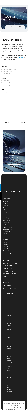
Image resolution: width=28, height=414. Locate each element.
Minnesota (9, 356)
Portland (8, 370)
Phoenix (8, 368)
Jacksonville (9, 344)
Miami (8, 354)
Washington (9, 391)
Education (5, 242)
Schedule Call (1, 196)
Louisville (9, 352)
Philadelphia (9, 366)
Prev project (6, 122)
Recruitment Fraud (18, 407)
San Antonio (9, 375)
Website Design (7, 220)
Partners (5, 208)
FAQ (4, 210)
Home (9, 26)
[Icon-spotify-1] (16, 191)
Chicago (8, 327)
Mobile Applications (8, 225)
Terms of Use (12, 409)
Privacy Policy (19, 409)
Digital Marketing (7, 227)
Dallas (8, 331)
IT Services (6, 250)
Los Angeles (9, 348)
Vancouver (9, 389)
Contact (5, 212)
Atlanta (8, 311)
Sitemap (7, 407)
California (9, 323)
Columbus (9, 329)
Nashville (9, 360)
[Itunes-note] (21, 191)
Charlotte (9, 325)
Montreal (9, 358)
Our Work (5, 203)
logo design (21, 57)
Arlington (9, 308)
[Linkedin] (11, 191)
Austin (8, 313)
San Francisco (10, 380)
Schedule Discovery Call (14, 166)
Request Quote (10, 293)
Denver (8, 334)
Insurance (5, 248)
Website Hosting (7, 231)
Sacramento (9, 373)
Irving (8, 342)
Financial (5, 246)
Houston (8, 337)
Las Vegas (9, 346)
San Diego (9, 377)
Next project (22, 122)
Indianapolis (9, 339)
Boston (8, 317)
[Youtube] (19, 191)
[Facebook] (6, 191)
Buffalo (8, 319)
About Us (5, 201)
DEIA (7, 409)
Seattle (8, 385)
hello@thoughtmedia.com (10, 288)
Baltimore (9, 315)
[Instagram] (14, 191)
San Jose (9, 383)
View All (5, 233)
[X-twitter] (8, 191)
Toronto (8, 387)
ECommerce (6, 222)
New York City (10, 362)
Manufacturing (7, 253)
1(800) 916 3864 (9, 285)
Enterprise (5, 244)
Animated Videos (7, 229)
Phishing (11, 407)
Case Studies (6, 205)
